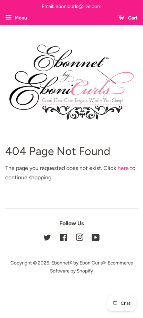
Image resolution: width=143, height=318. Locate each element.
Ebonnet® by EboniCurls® (78, 263)
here (123, 168)
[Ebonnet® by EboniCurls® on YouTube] (96, 239)
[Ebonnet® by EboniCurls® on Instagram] (79, 239)
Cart (132, 18)
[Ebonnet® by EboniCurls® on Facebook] (63, 239)
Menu (20, 18)
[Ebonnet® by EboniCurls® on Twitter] (47, 239)
